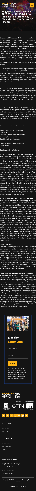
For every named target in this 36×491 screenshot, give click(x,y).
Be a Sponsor (6, 443)
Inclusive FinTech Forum (9, 467)
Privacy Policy (14, 486)
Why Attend (5, 428)
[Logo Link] (3, 415)
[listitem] (18, 480)
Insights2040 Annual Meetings (11, 464)
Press (3, 452)
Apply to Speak (6, 446)
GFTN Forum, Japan (8, 470)
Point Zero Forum (7, 473)
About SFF (5, 431)
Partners (4, 449)
